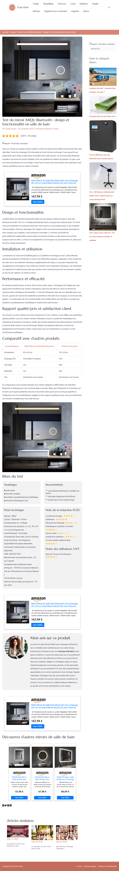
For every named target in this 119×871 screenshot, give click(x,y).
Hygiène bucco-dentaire (55, 11)
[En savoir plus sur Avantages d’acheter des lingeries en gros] (18, 831)
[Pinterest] (8, 806)
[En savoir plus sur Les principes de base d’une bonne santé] (42, 832)
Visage (36, 3)
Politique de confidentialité (107, 866)
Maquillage (48, 3)
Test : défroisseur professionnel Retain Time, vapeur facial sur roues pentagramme (101, 195)
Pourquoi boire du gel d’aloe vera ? (102, 116)
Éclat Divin (23, 7)
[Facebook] (3, 806)
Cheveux (62, 3)
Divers (86, 11)
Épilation (84, 3)
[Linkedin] (11, 806)
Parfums (36, 11)
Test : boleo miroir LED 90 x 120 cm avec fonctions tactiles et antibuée (102, 236)
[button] (109, 7)
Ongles (95, 3)
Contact (79, 866)
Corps (73, 3)
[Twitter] (6, 806)
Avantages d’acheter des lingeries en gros (16, 845)
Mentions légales (90, 866)
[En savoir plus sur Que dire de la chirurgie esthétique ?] (67, 832)
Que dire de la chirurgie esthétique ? (64, 847)
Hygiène (75, 11)
